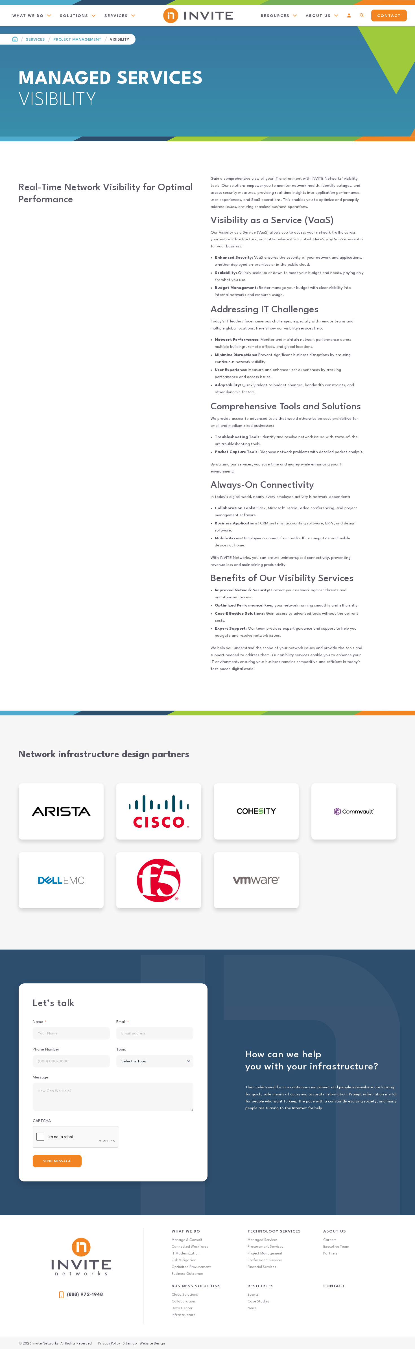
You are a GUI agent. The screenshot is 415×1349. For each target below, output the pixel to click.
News (252, 1308)
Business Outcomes (188, 1274)
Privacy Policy (109, 1343)
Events (253, 1295)
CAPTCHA (42, 1121)
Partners (330, 1253)
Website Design (152, 1343)
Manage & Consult (187, 1240)
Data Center (182, 1308)
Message (40, 1077)
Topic (121, 1049)
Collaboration (183, 1301)
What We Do (186, 1231)
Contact (334, 1286)
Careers (330, 1240)
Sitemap (130, 1343)
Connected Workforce (190, 1247)
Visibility (119, 39)
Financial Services (262, 1267)
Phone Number (46, 1049)
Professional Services (265, 1260)
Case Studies (258, 1301)
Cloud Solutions (185, 1295)
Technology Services (274, 1231)
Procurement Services (265, 1247)
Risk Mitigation (184, 1260)
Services (35, 39)
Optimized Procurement (191, 1267)
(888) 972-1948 (85, 1294)
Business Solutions (196, 1286)
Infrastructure (183, 1315)
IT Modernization (186, 1253)
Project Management (77, 39)
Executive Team (336, 1247)
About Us (334, 1231)
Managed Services (263, 1240)
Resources (261, 1286)
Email (122, 1022)
